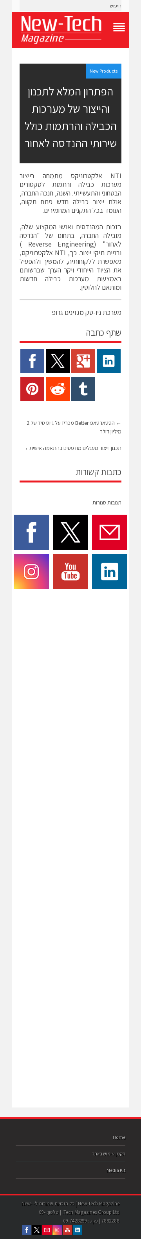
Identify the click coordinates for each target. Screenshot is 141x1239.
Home (119, 1137)
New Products (104, 71)
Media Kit (116, 1170)
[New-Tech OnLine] (70, 30)
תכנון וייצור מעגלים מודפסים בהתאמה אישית (72, 447)
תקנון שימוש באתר (108, 1154)
